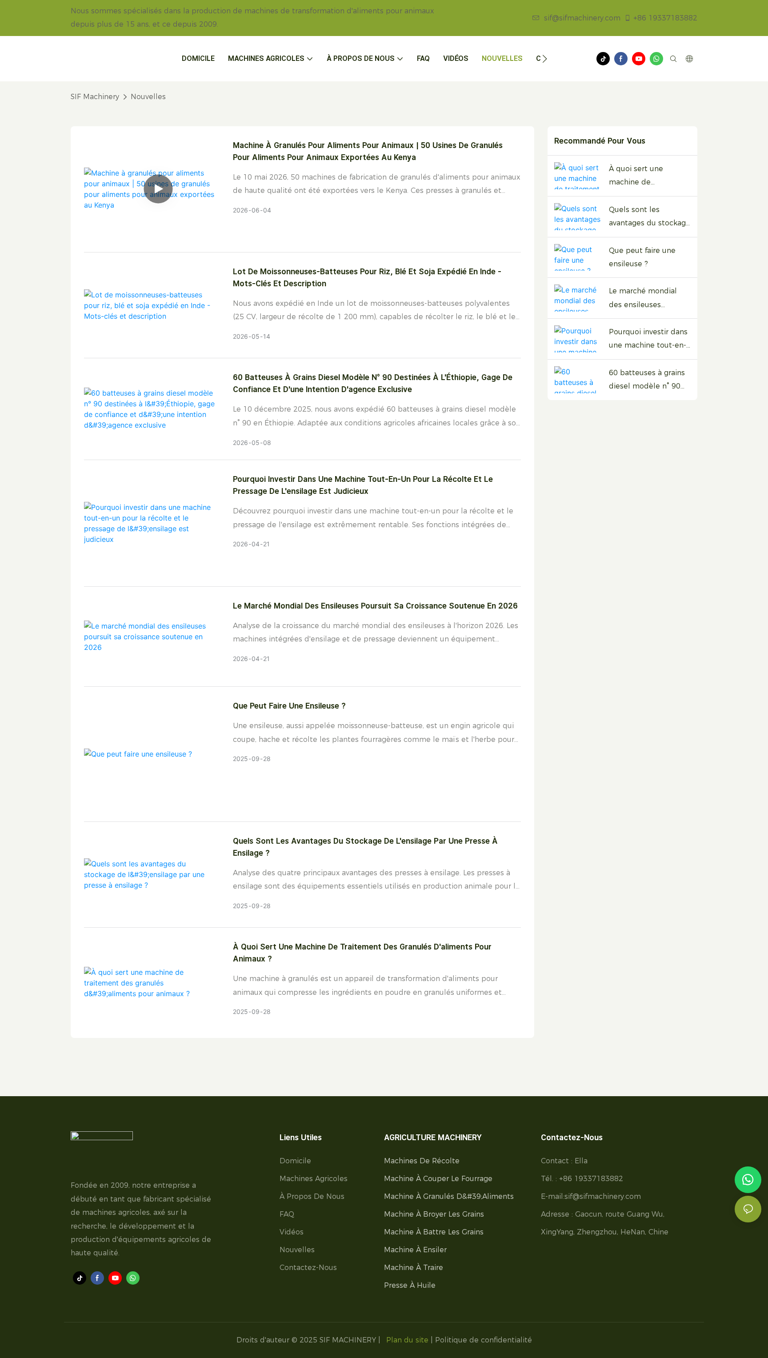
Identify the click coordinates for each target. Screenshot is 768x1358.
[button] (544, 59)
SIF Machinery (95, 96)
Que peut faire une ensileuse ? (289, 705)
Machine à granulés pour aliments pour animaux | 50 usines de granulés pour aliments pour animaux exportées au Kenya (368, 151)
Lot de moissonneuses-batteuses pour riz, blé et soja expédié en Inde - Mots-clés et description (367, 277)
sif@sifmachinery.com (582, 18)
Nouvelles (148, 96)
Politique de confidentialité (483, 1340)
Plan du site (407, 1340)
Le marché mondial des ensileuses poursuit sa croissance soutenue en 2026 (375, 605)
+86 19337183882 (665, 18)
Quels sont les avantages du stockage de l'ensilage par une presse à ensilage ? (365, 846)
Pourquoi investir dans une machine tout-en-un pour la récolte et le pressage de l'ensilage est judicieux (363, 485)
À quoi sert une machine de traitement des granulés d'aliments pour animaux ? (362, 952)
